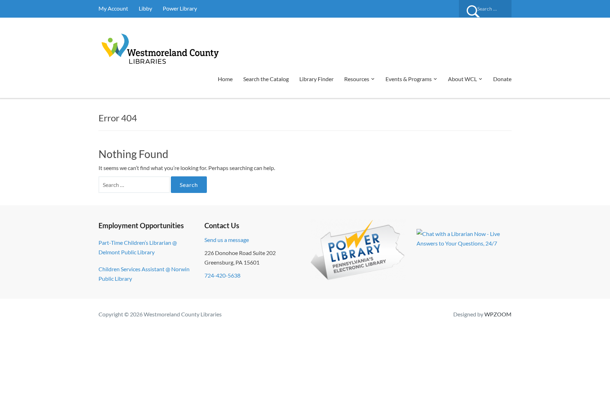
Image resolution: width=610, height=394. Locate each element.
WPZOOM (498, 314)
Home (225, 78)
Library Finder (316, 78)
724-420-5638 (222, 275)
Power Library (180, 8)
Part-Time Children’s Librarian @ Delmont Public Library (137, 247)
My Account (113, 8)
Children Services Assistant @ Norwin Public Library (144, 274)
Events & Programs (408, 78)
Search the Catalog (266, 78)
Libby (145, 8)
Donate (502, 78)
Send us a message (226, 239)
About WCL (462, 78)
